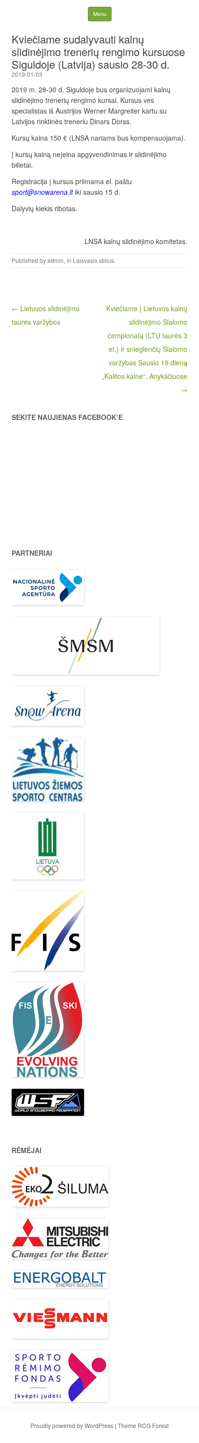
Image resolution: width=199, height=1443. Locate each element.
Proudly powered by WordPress (72, 1425)
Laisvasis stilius (93, 260)
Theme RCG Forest (143, 1425)
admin (55, 260)
